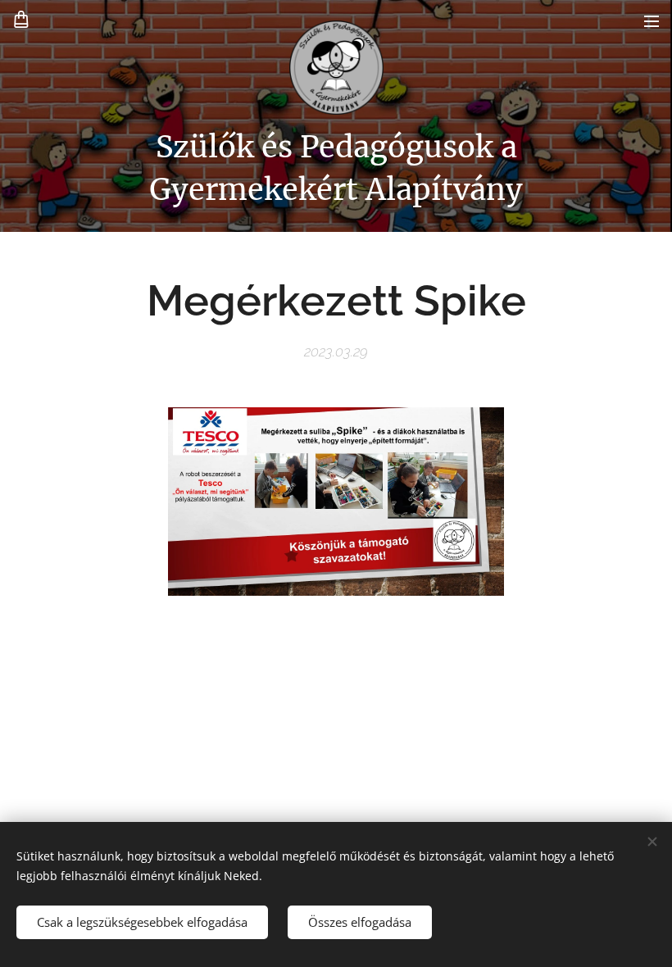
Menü (651, 20)
